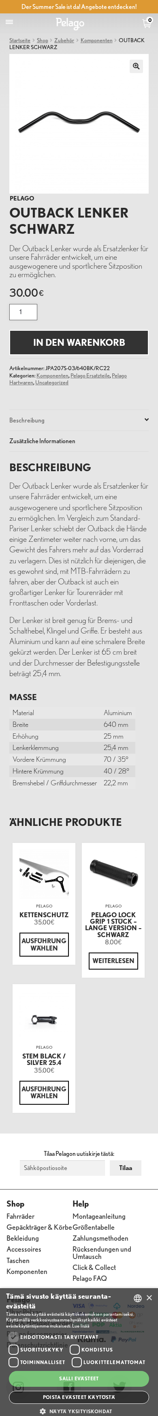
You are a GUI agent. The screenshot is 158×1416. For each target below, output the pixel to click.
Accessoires (23, 1248)
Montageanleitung (99, 1216)
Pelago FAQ (90, 1278)
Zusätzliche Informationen (42, 441)
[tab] (79, 420)
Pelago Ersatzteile (90, 375)
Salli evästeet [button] (79, 1378)
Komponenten (97, 40)
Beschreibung (27, 420)
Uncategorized (51, 382)
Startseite (19, 40)
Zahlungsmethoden (100, 1237)
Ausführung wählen (43, 944)
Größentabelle (94, 1227)
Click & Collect (94, 1267)
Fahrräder (20, 1216)
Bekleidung (22, 1237)
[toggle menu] (9, 22)
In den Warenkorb (79, 342)
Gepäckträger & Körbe (39, 1227)
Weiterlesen (113, 961)
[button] (79, 1411)
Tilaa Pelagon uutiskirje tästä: (79, 1153)
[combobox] (138, 1298)
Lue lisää (81, 1326)
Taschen (18, 1260)
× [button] (149, 1298)
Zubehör (64, 40)
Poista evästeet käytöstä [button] (79, 1397)
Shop (42, 40)
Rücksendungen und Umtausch (102, 1252)
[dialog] (79, 1352)
